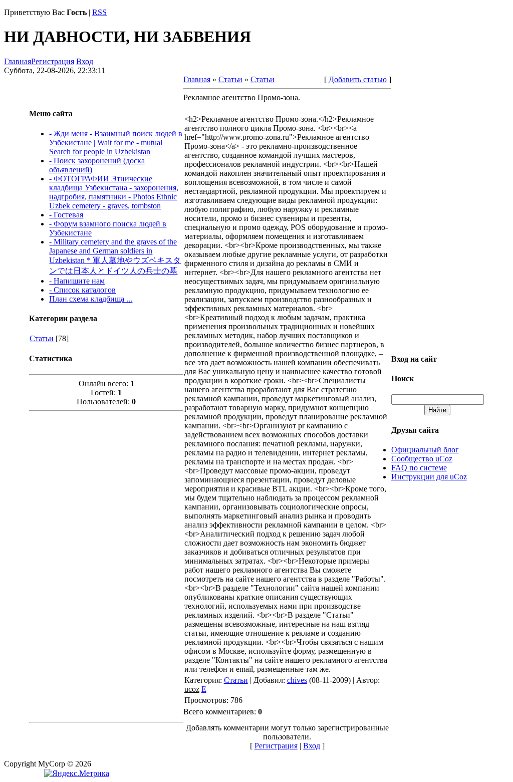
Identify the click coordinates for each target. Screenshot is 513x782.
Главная (17, 61)
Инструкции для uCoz (429, 476)
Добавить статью (358, 79)
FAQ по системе (419, 467)
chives (297, 680)
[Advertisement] (106, 565)
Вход (84, 61)
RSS (99, 12)
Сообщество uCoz (421, 458)
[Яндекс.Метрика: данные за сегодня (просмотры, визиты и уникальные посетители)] (76, 773)
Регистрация (52, 61)
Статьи (42, 338)
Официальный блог (425, 449)
